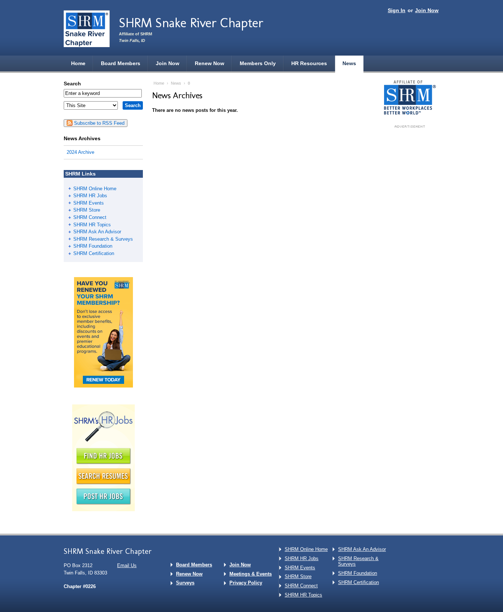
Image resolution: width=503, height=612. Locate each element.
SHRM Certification (93, 253)
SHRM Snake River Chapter (191, 23)
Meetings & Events (250, 574)
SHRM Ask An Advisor (97, 231)
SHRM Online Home (94, 188)
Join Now (427, 10)
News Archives (82, 138)
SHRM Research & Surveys (103, 239)
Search (72, 83)
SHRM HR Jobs (90, 195)
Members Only (258, 63)
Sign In (396, 10)
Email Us (127, 565)
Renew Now (209, 63)
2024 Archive (80, 152)
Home (78, 63)
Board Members (120, 63)
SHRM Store (86, 210)
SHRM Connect (89, 217)
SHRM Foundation (92, 246)
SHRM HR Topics (92, 224)
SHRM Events (88, 203)
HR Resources (309, 63)
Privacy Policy (245, 583)
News (349, 63)
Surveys (185, 583)
